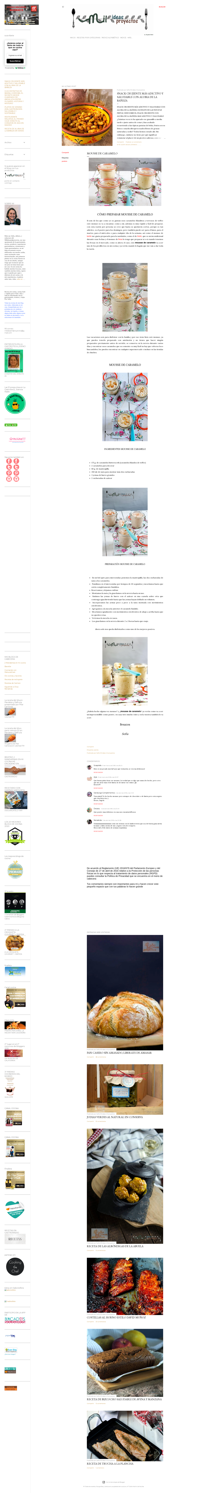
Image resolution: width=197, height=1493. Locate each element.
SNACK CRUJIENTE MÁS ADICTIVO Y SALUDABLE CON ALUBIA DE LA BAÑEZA (140, 97)
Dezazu (97, 809)
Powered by (9, 68)
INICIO (73, 38)
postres (64, 161)
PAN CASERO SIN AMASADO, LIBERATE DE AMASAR (119, 1052)
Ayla (95, 777)
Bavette (8, 666)
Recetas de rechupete (13, 679)
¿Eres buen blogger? (10, 1354)
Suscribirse (15, 61)
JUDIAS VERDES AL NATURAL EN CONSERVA (115, 1117)
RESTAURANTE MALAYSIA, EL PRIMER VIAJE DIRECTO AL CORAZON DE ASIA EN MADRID (14, 121)
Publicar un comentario (133, 142)
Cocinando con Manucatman (10, 671)
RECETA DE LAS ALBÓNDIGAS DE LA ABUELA (115, 1246)
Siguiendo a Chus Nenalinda (11, 688)
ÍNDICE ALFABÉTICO (110, 38)
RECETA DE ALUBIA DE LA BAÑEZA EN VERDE (14, 130)
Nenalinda (98, 820)
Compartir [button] (120, 142)
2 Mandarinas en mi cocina (15, 663)
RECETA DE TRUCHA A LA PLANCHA (110, 1463)
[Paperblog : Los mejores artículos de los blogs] (10, 1337)
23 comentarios (101, 1321)
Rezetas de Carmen (13, 683)
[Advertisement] (113, 64)
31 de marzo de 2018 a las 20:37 (108, 777)
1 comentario (100, 1468)
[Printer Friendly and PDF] (11, 426)
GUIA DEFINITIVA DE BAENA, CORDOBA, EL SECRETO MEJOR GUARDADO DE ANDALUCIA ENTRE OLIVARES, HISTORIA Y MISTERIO (14, 97)
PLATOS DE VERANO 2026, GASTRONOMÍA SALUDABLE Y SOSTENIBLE (13, 110)
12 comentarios (100, 1250)
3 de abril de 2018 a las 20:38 (112, 820)
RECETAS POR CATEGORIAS (88, 38)
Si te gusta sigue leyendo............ (129, 144)
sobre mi (19, 279)
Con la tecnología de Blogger (115, 1482)
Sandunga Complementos (104, 793)
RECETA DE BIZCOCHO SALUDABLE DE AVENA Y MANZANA (124, 1399)
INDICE (123, 38)
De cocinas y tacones (13, 676)
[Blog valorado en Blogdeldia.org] (11, 1350)
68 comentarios (101, 1057)
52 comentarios (101, 1121)
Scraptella (97, 765)
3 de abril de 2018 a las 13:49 (110, 809)
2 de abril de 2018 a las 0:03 (125, 793)
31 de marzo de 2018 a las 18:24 (112, 765)
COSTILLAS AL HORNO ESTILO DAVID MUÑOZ (116, 1317)
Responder (98, 772)
